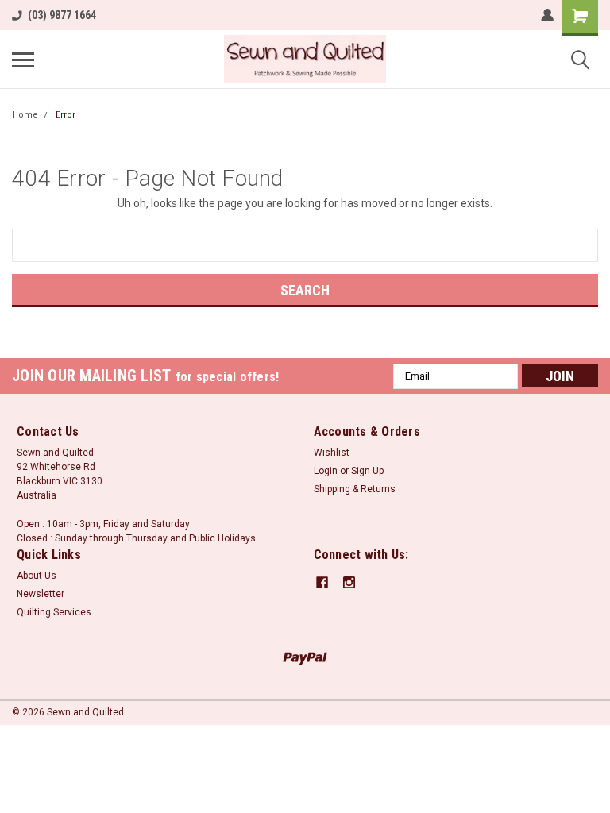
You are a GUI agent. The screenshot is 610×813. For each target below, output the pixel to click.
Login (326, 470)
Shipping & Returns (355, 489)
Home (25, 115)
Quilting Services (54, 612)
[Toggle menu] (23, 59)
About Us (36, 575)
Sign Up (367, 470)
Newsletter (40, 593)
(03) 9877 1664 (62, 15)
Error (65, 115)
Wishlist (331, 452)
